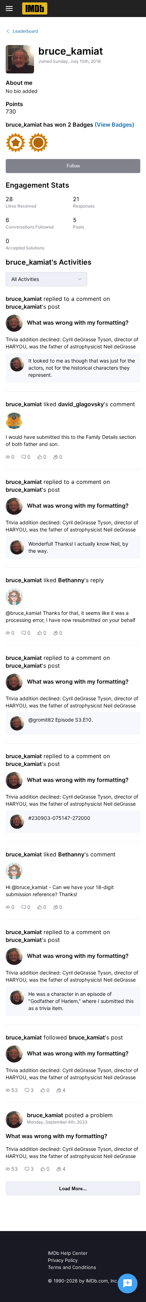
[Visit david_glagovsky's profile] (14, 420)
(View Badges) (113, 124)
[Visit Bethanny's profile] (14, 596)
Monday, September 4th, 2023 (57, 1122)
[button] (10, 456)
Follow (73, 166)
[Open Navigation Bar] (11, 8)
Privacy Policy (63, 1260)
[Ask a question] (127, 1283)
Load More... (73, 1188)
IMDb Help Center (68, 1253)
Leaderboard (25, 31)
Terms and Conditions (72, 1267)
